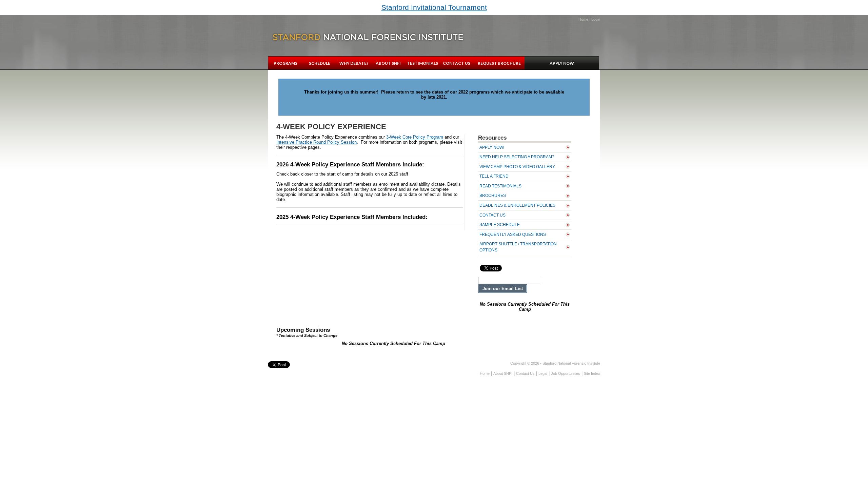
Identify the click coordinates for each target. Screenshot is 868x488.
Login (595, 19)
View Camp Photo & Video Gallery (517, 166)
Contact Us (456, 63)
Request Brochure (499, 63)
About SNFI (388, 63)
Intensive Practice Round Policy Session (316, 142)
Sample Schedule (499, 224)
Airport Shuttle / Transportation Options (518, 247)
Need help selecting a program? (516, 157)
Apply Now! (491, 147)
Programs (285, 63)
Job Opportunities (565, 373)
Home (583, 19)
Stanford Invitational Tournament (434, 7)
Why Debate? (354, 63)
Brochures (492, 195)
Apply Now (562, 63)
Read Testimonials (500, 186)
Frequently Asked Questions (512, 234)
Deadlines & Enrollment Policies (517, 205)
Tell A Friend (494, 176)
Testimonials (422, 63)
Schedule (319, 63)
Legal (542, 373)
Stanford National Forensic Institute (368, 37)
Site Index (592, 373)
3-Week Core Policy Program (414, 137)
